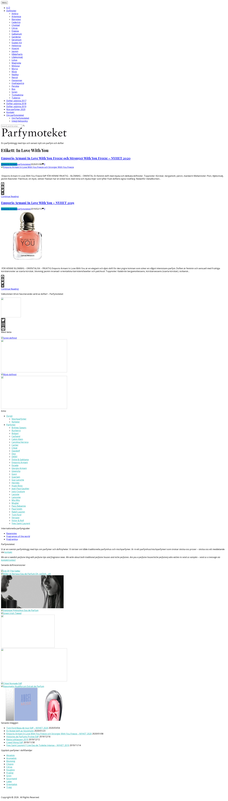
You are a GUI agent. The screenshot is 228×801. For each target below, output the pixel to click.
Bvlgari (15, 433)
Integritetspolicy (20, 121)
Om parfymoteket (15, 115)
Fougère (10, 769)
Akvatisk (10, 755)
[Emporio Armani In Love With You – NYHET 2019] (27, 259)
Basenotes (11, 533)
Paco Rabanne (19, 506)
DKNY (14, 456)
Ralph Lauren (18, 511)
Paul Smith (17, 508)
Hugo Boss (17, 485)
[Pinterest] (114, 187)
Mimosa (16, 65)
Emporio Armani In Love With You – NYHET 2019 (37, 203)
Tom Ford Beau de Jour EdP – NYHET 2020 (27, 727)
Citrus (15, 28)
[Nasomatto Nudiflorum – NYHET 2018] (22, 686)
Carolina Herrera (20, 442)
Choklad (16, 25)
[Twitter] (114, 190)
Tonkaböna (17, 94)
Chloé (14, 447)
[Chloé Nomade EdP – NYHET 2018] (11, 683)
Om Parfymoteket (20, 118)
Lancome (16, 497)
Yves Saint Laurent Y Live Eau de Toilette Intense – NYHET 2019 (37, 745)
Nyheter (16, 421)
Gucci (14, 474)
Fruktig (9, 772)
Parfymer (11, 424)
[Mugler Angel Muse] (34, 720)
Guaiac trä (17, 42)
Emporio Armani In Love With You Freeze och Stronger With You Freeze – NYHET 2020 (65, 158)
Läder (9, 781)
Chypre (9, 764)
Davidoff (16, 450)
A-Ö (8, 7)
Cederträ (16, 22)
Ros (13, 89)
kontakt (8, 552)
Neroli (15, 77)
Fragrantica (12, 539)
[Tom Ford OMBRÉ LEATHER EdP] (32, 607)
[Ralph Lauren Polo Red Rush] (34, 408)
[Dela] (114, 193)
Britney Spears (19, 427)
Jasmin (15, 51)
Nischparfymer (19, 418)
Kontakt (10, 112)
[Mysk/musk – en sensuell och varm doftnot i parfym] (8, 374)
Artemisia (16, 16)
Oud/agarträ (18, 83)
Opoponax (17, 80)
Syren (14, 92)
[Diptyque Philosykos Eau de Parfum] (19, 610)
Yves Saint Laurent (21, 523)
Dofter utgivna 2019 (16, 106)
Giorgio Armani (19, 468)
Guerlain (16, 477)
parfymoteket (24, 164)
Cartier (15, 445)
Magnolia (16, 62)
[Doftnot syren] (9, 337)
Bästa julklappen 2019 (17, 739)
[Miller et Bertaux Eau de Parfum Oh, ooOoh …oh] (26, 573)
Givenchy (16, 471)
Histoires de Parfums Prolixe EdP (22, 736)
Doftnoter (11, 10)
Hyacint (15, 48)
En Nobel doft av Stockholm (20, 730)
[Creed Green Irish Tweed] (11, 613)
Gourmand (11, 778)
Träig (9, 787)
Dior (14, 453)
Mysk (14, 71)
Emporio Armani (9, 164)
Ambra (15, 13)
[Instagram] (114, 324)
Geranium (16, 39)
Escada (15, 465)
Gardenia (16, 36)
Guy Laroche (18, 479)
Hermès (15, 482)
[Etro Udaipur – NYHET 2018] (34, 680)
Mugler (15, 503)
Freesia (15, 31)
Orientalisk (11, 784)
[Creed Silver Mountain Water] (28, 646)
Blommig (10, 761)
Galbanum (17, 33)
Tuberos (16, 97)
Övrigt (9, 416)
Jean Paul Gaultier (20, 488)
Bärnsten (16, 19)
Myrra (15, 68)
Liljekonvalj (17, 57)
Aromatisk (11, 758)
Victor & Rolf (18, 520)
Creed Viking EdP (14, 742)
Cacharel (16, 436)
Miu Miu (16, 500)
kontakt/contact (8, 560)
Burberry (16, 430)
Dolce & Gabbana (20, 459)
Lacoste (15, 494)
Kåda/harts (17, 54)
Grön (8, 775)
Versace (15, 517)
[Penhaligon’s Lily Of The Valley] (10, 570)
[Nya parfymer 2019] (34, 371)
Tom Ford (16, 514)
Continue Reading (10, 196)
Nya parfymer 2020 (15, 109)
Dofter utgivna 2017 (16, 100)
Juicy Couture (18, 491)
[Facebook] (114, 184)
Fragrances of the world (18, 536)
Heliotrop (16, 45)
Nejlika (15, 74)
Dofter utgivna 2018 (16, 103)
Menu (4, 2)
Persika (15, 86)
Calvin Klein (17, 439)
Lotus (14, 60)
